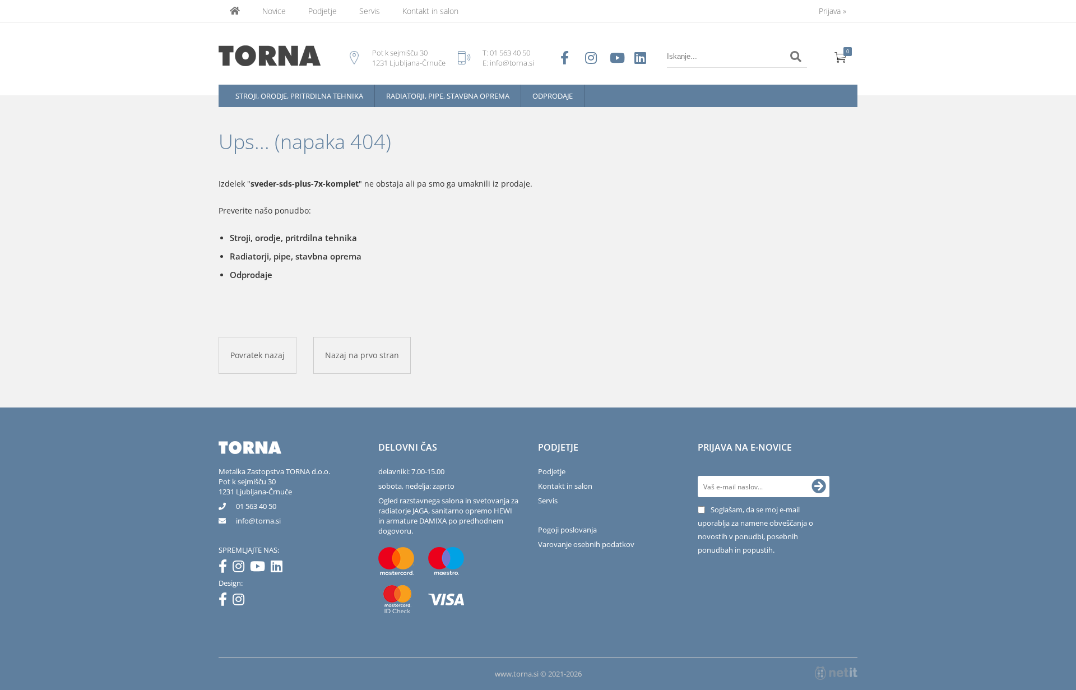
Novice (274, 11)
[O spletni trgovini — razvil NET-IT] (836, 673)
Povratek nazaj (257, 355)
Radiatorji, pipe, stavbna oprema (447, 96)
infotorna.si (258, 521)
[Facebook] (226, 568)
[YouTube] (260, 568)
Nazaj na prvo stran (362, 355)
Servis (369, 11)
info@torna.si (512, 63)
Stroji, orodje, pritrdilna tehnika (299, 96)
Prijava (832, 11)
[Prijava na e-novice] (818, 486)
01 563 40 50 (510, 53)
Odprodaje (552, 96)
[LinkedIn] (279, 568)
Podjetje (322, 11)
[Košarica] (840, 56)
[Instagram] (241, 568)
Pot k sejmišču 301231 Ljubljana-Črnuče (255, 486)
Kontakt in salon (430, 11)
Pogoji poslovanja (567, 530)
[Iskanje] (796, 56)
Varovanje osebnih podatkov (586, 544)
